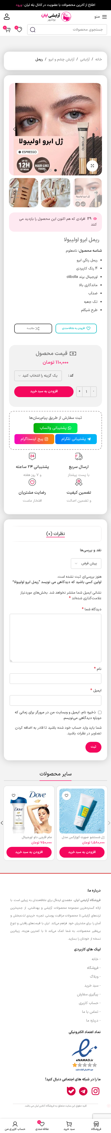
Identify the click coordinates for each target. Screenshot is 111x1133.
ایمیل (95, 691)
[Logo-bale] (71, 1091)
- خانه (96, 959)
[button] (82, 852)
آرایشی (85, 59)
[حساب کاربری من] (6, 17)
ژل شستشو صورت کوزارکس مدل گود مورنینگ (83, 839)
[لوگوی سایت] (55, 16)
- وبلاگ (95, 976)
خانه (98, 59)
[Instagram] (95, 1091)
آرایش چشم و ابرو (61, 59)
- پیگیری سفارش (89, 994)
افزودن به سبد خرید (44, 391)
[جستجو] (32, 29)
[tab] (55, 534)
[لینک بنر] (55, 5)
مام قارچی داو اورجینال (37, 837)
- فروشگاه (94, 968)
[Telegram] (83, 1091)
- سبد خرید (92, 985)
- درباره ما (93, 1020)
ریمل (39, 59)
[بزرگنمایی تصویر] (92, 166)
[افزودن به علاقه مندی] (66, 795)
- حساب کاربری (90, 1003)
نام (97, 669)
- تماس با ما (91, 1012)
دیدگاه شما (91, 609)
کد (72, 375)
